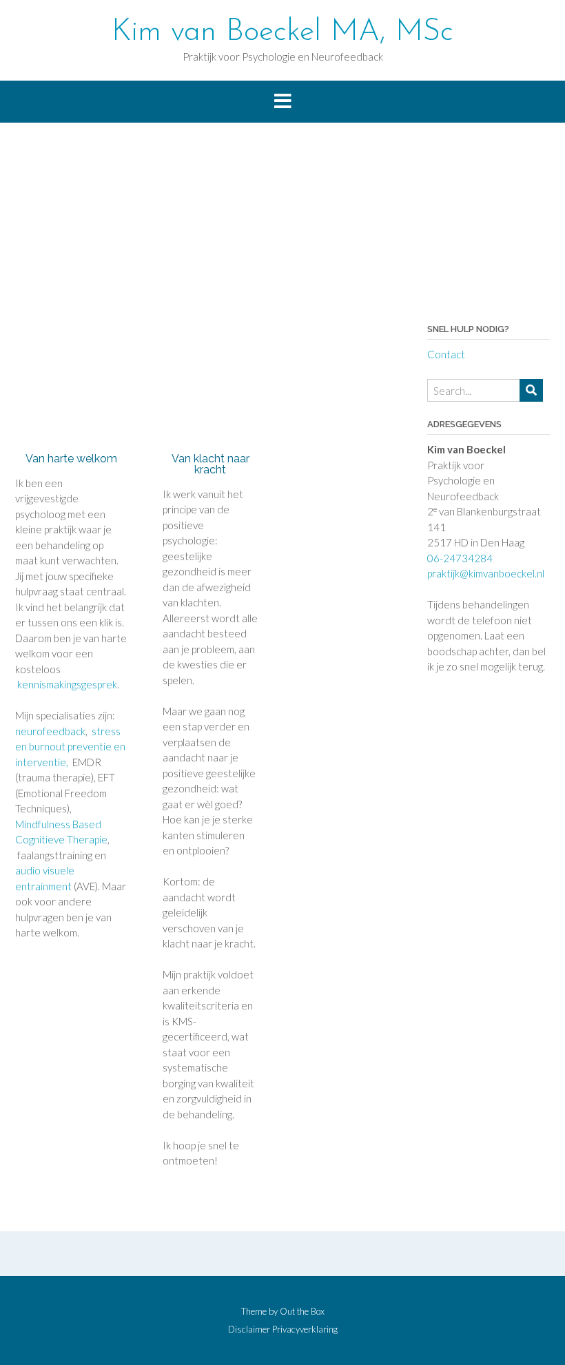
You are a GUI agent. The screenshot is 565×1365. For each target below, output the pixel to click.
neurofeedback (50, 731)
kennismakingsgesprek (66, 684)
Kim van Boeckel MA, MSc (282, 32)
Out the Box (302, 1311)
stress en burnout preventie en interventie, (70, 746)
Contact (446, 354)
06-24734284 (460, 558)
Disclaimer (249, 1329)
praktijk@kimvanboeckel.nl (485, 573)
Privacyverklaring (305, 1329)
